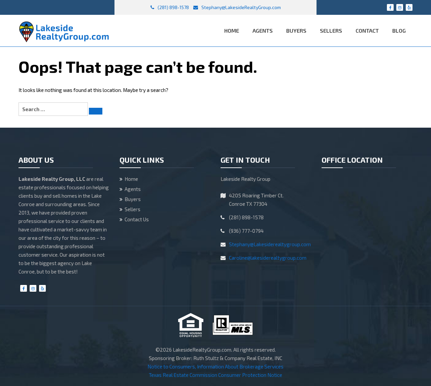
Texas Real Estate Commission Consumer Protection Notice (215, 375)
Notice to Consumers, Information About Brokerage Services (215, 366)
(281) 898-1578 (173, 7)
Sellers (331, 30)
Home (231, 30)
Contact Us (137, 219)
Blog (399, 30)
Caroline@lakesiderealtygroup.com (267, 258)
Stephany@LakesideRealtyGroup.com (240, 7)
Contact (367, 30)
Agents (263, 30)
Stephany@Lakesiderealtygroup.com (270, 244)
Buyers (296, 30)
